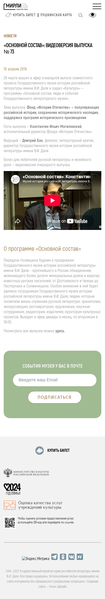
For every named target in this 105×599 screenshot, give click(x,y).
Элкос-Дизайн (58, 587)
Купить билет (24, 15)
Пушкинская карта (56, 15)
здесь (59, 330)
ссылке (69, 522)
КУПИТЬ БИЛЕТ (58, 450)
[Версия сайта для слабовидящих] (92, 15)
